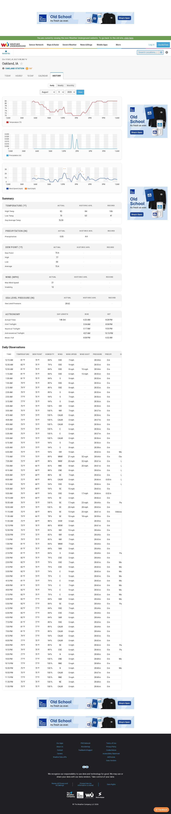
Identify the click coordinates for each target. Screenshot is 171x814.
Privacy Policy (111, 747)
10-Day (30, 76)
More (118, 45)
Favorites (6, 53)
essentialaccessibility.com (85, 767)
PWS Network (85, 743)
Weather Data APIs (60, 757)
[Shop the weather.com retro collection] (85, 18)
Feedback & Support (85, 750)
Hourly (18, 76)
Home (13, 44)
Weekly (60, 85)
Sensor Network (36, 45)
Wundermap (85, 747)
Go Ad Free (163, 45)
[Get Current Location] (161, 52)
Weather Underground (90, 795)
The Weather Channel (80, 795)
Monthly (70, 85)
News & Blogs (86, 45)
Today (8, 76)
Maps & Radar (53, 45)
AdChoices (111, 757)
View (80, 92)
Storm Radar (100, 795)
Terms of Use (111, 743)
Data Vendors (111, 761)
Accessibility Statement (111, 754)
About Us (60, 747)
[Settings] (167, 52)
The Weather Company (71, 795)
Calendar (43, 76)
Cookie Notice (111, 750)
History (57, 76)
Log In (151, 44)
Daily (52, 85)
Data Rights (111, 784)
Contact (60, 750)
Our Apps (60, 743)
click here (128, 38)
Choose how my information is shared (85, 784)
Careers (60, 754)
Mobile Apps (102, 45)
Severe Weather (70, 45)
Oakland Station (14, 68)
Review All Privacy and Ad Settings (60, 784)
